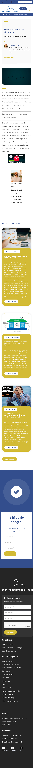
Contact (23, 8)
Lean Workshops (8, 644)
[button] (29, 9)
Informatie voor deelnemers (11, 667)
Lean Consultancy (8, 661)
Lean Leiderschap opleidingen (12, 647)
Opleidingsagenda (8, 674)
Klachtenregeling (8, 697)
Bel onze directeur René (25, 2)
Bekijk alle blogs (9, 459)
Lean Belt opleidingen (9, 651)
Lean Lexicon (6, 687)
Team (4, 684)
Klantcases (6, 681)
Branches (5, 677)
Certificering (6, 671)
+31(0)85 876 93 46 (15, 736)
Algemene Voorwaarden (10, 701)
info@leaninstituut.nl (14, 742)
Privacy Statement (8, 694)
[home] (10, 8)
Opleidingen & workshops (10, 664)
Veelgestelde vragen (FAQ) (11, 691)
